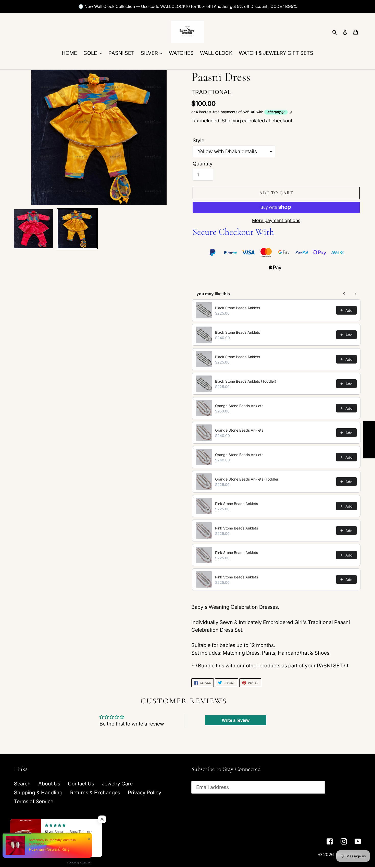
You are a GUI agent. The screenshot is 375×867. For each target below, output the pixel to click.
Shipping (231, 121)
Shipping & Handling (38, 793)
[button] (102, 819)
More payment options (276, 220)
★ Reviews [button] (369, 440)
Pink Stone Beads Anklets (236, 503)
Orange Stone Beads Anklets (239, 406)
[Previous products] (344, 293)
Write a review (236, 720)
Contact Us (81, 784)
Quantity (202, 164)
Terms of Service (33, 801)
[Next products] (355, 293)
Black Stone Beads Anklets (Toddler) (245, 381)
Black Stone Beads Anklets (237, 308)
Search (22, 784)
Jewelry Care (117, 784)
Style (198, 140)
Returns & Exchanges (95, 793)
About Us (49, 784)
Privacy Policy (144, 793)
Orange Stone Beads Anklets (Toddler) (247, 479)
